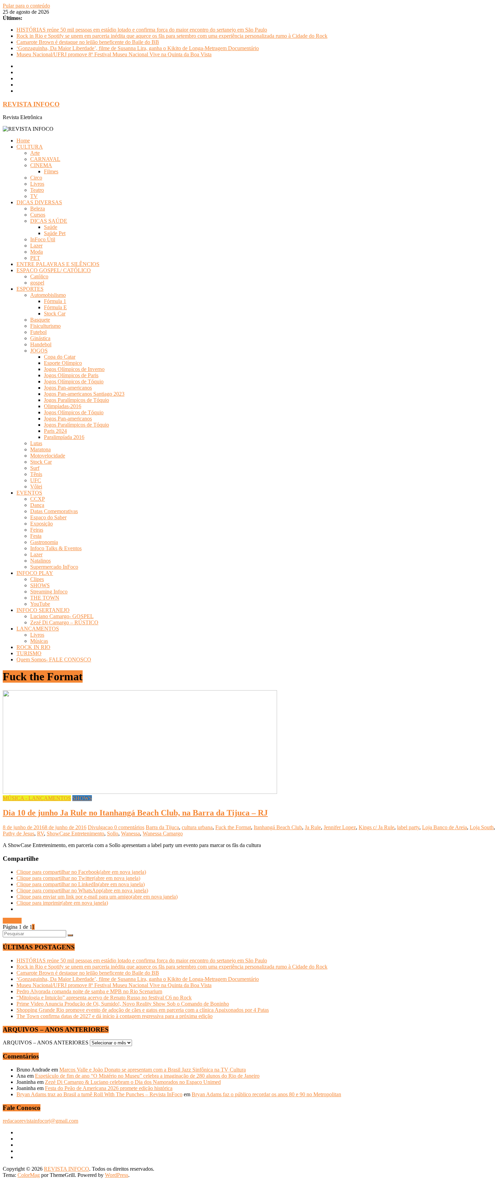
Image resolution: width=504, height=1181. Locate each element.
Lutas (36, 443)
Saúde (50, 227)
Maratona (40, 449)
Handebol (40, 344)
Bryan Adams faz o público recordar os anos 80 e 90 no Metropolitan (266, 1094)
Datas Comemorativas (54, 511)
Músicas (39, 641)
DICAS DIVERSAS (39, 202)
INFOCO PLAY (34, 573)
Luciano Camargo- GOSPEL (62, 616)
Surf (34, 468)
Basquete (40, 320)
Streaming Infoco (49, 591)
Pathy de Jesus (18, 833)
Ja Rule (313, 827)
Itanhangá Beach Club (278, 827)
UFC (35, 480)
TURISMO (28, 653)
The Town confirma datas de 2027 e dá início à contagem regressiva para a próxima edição (114, 1016)
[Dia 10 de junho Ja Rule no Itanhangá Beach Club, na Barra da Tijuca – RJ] (140, 792)
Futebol (38, 332)
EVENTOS (29, 493)
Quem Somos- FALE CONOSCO (53, 659)
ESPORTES (30, 289)
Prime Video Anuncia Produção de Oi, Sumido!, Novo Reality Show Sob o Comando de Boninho (122, 1004)
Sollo (112, 833)
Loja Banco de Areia (444, 827)
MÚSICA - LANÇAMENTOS (37, 798)
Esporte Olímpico (63, 363)
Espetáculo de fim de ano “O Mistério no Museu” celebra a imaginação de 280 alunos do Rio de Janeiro (147, 1076)
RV (40, 833)
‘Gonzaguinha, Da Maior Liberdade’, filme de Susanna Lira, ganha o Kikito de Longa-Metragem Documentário (137, 48)
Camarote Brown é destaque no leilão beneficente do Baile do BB (87, 42)
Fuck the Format (233, 827)
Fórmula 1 (55, 301)
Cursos (37, 215)
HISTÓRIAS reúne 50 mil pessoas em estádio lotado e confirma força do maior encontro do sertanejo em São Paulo (141, 30)
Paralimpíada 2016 (64, 437)
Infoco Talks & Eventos (56, 548)
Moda (36, 252)
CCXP (37, 499)
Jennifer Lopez (340, 827)
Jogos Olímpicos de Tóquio (74, 381)
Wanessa (130, 833)
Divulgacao (101, 827)
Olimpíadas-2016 (62, 406)
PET (35, 258)
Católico (39, 276)
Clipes (37, 579)
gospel (37, 283)
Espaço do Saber (48, 517)
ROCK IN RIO (33, 647)
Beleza (37, 208)
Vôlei (36, 486)
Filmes (51, 171)
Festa (35, 536)
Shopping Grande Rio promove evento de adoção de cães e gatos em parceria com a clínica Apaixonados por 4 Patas (142, 1010)
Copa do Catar (59, 357)
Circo (36, 178)
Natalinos (40, 561)
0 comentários (129, 827)
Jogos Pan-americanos (68, 388)
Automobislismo (48, 295)
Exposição (41, 523)
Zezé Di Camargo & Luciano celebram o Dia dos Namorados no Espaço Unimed (133, 1082)
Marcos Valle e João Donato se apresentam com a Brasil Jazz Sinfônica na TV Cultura (152, 1070)
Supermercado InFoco (54, 567)
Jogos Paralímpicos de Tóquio (76, 400)
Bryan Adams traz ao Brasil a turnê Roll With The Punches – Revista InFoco (99, 1094)
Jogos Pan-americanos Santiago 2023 (84, 394)
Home (23, 140)
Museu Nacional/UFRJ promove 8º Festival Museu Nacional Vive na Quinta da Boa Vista (114, 54)
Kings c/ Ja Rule (376, 827)
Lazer (36, 245)
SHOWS (40, 585)
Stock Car (54, 313)
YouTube (40, 604)
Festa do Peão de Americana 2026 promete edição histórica (108, 1088)
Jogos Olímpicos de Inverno (74, 369)
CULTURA (29, 147)
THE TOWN (44, 598)
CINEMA (41, 165)
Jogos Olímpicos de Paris (71, 375)
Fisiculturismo (45, 326)
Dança (37, 505)
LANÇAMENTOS (37, 629)
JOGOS (39, 351)
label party (408, 827)
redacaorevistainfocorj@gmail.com (40, 1121)
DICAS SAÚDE (48, 221)
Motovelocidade (47, 456)
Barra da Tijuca (162, 827)
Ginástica (40, 338)
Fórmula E (55, 307)
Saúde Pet (54, 233)
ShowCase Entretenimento (75, 833)
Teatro (37, 190)
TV (34, 196)
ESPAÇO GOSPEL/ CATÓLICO (53, 270)
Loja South (482, 827)
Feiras (36, 530)
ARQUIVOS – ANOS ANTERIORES (45, 1042)
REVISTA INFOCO (31, 104)
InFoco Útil (42, 239)
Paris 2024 (55, 431)
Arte (35, 153)
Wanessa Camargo (163, 833)
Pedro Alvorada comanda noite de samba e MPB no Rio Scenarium (89, 991)
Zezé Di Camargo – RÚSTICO (64, 622)
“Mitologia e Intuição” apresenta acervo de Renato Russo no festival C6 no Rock (104, 997)
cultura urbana (197, 827)
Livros (37, 184)
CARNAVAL (45, 159)
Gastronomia (44, 542)
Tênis (36, 474)
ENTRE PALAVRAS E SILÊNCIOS (57, 264)
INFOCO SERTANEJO (43, 610)
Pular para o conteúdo (26, 6)
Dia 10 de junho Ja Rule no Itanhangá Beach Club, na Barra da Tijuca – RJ (135, 812)
